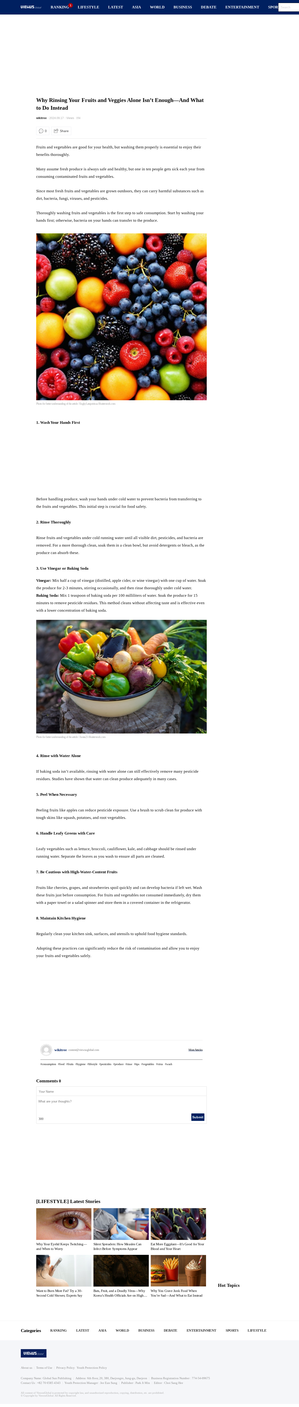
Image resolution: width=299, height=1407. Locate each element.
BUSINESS (183, 7)
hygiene (81, 1064)
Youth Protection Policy (92, 1367)
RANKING (60, 7)
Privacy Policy (65, 1367)
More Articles (196, 1050)
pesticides (106, 1064)
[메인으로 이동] (31, 7)
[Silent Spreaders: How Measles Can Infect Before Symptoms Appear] (121, 1230)
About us (26, 1367)
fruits (71, 1064)
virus (160, 1064)
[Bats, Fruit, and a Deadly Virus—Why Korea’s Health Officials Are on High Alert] (121, 1277)
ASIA (136, 7)
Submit (197, 1117)
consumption (49, 1064)
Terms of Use (44, 1367)
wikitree (41, 118)
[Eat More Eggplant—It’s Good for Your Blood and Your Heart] (178, 1230)
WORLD (157, 7)
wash (169, 1064)
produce (119, 1064)
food (61, 1064)
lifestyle (93, 1064)
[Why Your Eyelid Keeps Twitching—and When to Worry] (64, 1230)
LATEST (115, 7)
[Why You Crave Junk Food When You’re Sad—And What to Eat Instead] (178, 1277)
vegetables (148, 1064)
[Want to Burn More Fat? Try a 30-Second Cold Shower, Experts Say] (64, 1277)
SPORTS (275, 7)
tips (137, 1064)
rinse (129, 1064)
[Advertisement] (149, 55)
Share (64, 131)
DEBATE (209, 7)
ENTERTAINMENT (242, 7)
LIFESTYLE (88, 7)
